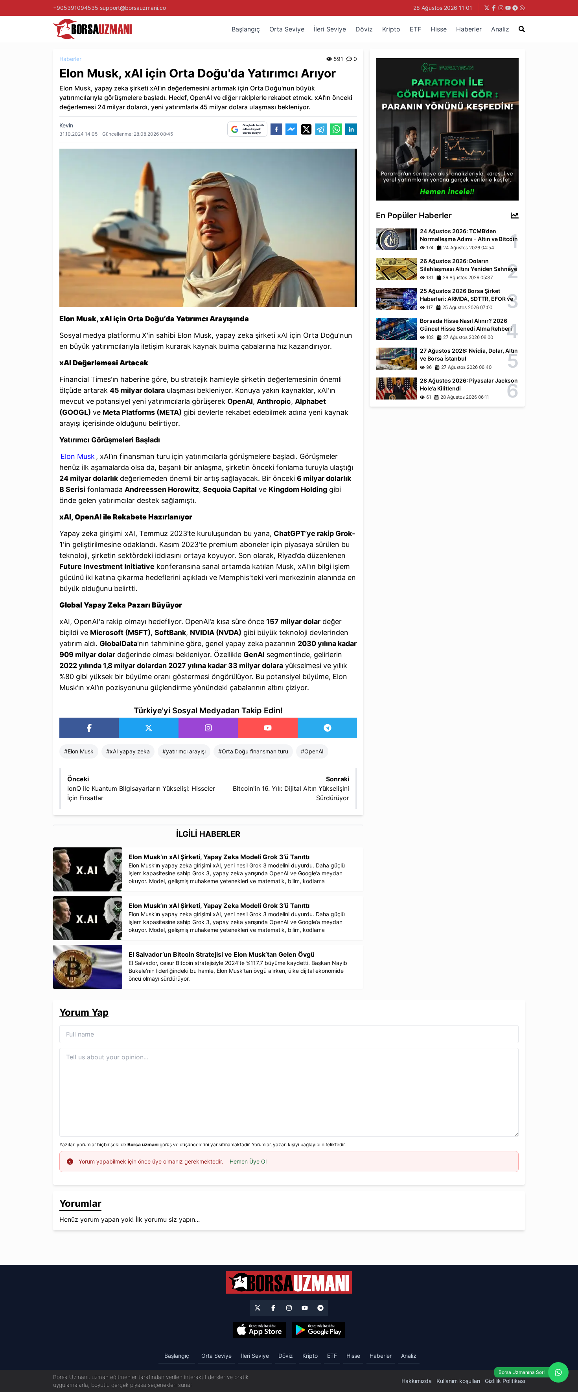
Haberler (469, 29)
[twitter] (306, 129)
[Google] (318, 1330)
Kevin (66, 125)
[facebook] (276, 129)
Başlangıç (246, 29)
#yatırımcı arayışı (184, 751)
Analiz (500, 29)
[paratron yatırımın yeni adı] (447, 129)
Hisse (439, 29)
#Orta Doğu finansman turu (253, 751)
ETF (415, 29)
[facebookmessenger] (291, 129)
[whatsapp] (336, 129)
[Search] (522, 29)
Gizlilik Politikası (505, 1380)
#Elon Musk (79, 751)
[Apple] (259, 1330)
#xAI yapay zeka (128, 751)
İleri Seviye (330, 29)
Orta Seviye (286, 29)
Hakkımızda (416, 1380)
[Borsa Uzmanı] (89, 728)
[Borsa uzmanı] (487, 8)
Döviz (364, 29)
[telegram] (321, 129)
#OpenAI (312, 751)
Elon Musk (78, 456)
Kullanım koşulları (458, 1380)
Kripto (391, 29)
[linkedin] (351, 129)
